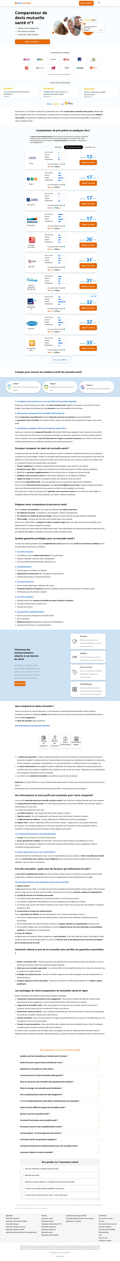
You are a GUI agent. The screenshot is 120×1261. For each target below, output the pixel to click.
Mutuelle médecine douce (15, 1227)
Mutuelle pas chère (32, 1175)
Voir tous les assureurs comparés (59, 74)
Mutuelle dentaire (12, 1218)
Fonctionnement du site (107, 1224)
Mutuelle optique (12, 1224)
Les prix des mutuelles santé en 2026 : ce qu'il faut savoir (46, 1195)
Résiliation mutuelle (73, 1221)
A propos (102, 1216)
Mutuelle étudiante (48, 1229)
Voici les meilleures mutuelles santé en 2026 (41, 1169)
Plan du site (103, 1238)
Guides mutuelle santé (76, 1216)
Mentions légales (105, 1227)
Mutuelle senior (47, 1218)
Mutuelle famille (47, 1221)
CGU (100, 1235)
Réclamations (104, 1232)
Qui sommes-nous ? (106, 1218)
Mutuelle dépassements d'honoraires (80, 1218)
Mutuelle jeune (47, 1232)
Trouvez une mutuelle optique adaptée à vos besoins (44, 1188)
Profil (44, 1216)
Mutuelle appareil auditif (15, 1229)
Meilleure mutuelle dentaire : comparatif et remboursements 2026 (49, 1182)
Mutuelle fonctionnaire (50, 1235)
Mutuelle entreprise (48, 1227)
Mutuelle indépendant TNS (51, 1224)
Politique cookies (105, 1240)
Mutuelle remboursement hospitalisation (21, 1232)
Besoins (9, 1216)
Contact (101, 1221)
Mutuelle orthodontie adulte (16, 1221)
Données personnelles (107, 1229)
